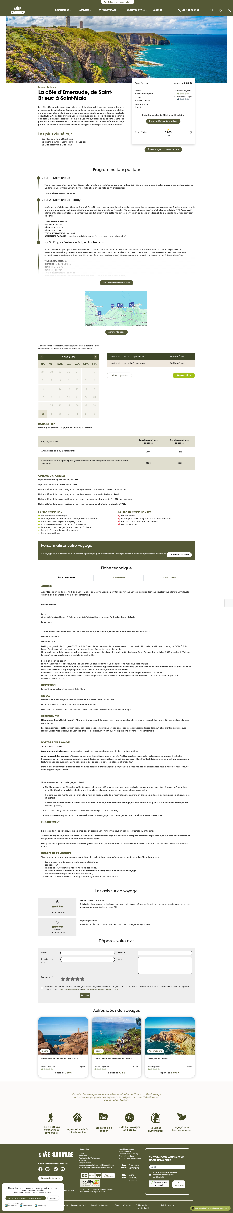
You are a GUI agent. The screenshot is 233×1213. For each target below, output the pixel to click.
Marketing (42, 1205)
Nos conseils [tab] (169, 578)
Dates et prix (60, 158)
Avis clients (83, 1156)
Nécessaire (12, 1205)
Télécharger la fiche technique (164, 150)
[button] (221, 10)
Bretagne (51, 87)
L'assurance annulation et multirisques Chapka (96, 1165)
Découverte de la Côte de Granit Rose (59, 1059)
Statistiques (27, 1205)
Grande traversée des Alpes (129, 1154)
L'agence (157, 10)
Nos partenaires (85, 1163)
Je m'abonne (179, 1184)
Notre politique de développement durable (95, 1167)
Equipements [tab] (119, 578)
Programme (45, 158)
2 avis (168, 136)
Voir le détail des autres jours (116, 283)
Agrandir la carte (116, 332)
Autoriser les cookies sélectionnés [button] (25, 1198)
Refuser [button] (53, 1198)
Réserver (157, 159)
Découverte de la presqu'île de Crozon (113, 1059)
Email (121, 953)
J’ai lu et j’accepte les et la (165, 1175)
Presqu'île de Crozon (158, 1059)
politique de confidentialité (69, 990)
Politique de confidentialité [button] (41, 1192)
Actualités (82, 1160)
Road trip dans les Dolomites (130, 1158)
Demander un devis (179, 159)
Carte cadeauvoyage (133, 1178)
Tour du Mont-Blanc (126, 1156)
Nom (44, 953)
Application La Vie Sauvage (89, 1158)
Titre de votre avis (47, 960)
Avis (121, 959)
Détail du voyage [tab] (66, 578)
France (41, 87)
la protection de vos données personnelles (100, 990)
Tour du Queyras (125, 1151)
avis (89, 158)
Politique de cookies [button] (22, 1192)
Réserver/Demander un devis (163, 121)
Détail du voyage (77, 158)
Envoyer (85, 995)
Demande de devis (50, 1178)
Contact (82, 1153)
